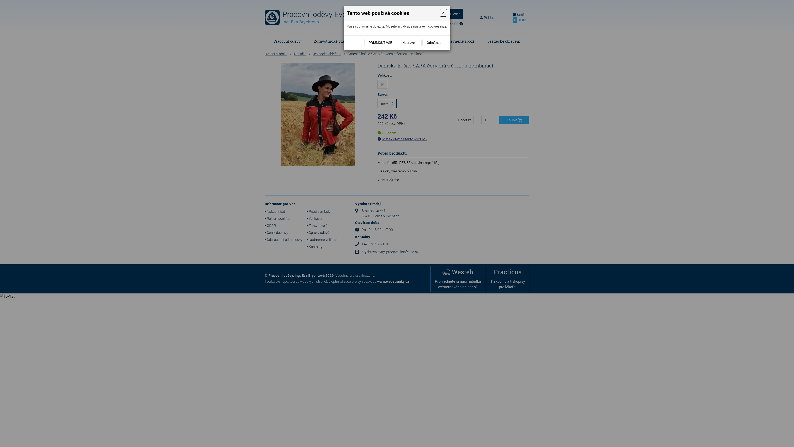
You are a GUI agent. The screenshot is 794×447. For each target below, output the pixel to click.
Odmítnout (435, 42)
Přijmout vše (380, 42)
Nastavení (409, 42)
